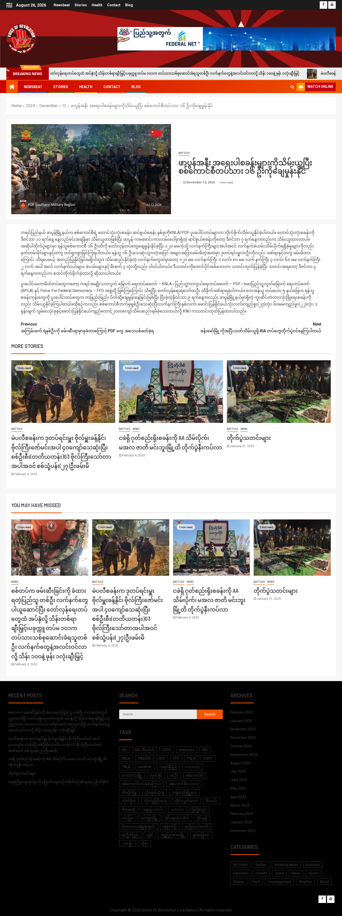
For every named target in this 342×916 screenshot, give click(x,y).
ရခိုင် (149, 835)
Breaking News (286, 865)
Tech (256, 882)
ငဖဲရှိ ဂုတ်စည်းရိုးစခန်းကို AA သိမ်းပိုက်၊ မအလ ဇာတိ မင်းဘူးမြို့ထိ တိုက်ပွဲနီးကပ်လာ (209, 600)
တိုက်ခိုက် (129, 801)
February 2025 (241, 712)
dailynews (187, 750)
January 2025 (241, 721)
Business (313, 865)
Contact (113, 5)
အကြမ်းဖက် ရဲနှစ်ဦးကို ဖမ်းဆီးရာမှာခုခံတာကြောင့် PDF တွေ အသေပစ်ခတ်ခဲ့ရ (87, 327)
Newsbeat (62, 5)
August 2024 (240, 763)
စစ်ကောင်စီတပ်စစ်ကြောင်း (141, 784)
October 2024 (241, 746)
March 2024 (239, 805)
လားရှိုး (127, 843)
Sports (313, 873)
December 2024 (243, 729)
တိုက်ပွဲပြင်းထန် (155, 801)
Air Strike (240, 865)
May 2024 (238, 788)
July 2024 (238, 771)
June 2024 (238, 780)
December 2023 (243, 831)
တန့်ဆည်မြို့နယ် (184, 792)
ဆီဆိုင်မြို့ (129, 792)
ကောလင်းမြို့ (132, 775)
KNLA (126, 758)
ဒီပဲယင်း (212, 801)
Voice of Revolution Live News (169, 910)
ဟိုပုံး (144, 843)
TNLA (126, 767)
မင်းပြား (127, 818)
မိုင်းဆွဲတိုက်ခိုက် (177, 818)
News (136, 429)
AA (124, 750)
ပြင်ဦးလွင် (199, 809)
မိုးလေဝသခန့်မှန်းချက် (138, 826)
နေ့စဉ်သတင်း (153, 809)
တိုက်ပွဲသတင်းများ (249, 437)
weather (145, 767)
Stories (81, 5)
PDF (176, 758)
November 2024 (243, 738)
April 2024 (238, 797)
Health (97, 5)
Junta (279, 873)
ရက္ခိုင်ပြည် (130, 835)
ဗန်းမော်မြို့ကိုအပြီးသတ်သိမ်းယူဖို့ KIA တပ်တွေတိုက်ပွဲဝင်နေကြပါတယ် (261, 327)
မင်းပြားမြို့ (149, 818)
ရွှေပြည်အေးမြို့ (173, 835)
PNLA (191, 758)
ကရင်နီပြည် (168, 767)
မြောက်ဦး (170, 826)
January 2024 (241, 822)
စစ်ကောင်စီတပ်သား (184, 784)
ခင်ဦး (174, 775)
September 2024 (243, 755)
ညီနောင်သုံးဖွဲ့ (154, 792)
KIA (205, 750)
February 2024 (241, 814)
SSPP (208, 758)
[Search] (292, 87)
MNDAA (144, 758)
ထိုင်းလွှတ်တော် (186, 801)
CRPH (166, 750)
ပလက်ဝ (177, 809)
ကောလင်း (192, 767)
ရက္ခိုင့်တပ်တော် (197, 826)
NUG (161, 758)
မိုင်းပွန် (202, 818)
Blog (129, 5)
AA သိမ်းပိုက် (144, 750)
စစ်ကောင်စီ (194, 775)
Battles (184, 153)
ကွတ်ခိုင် (156, 775)
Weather (305, 882)
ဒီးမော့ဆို (128, 809)
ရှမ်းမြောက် (201, 835)
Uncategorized (279, 882)
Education (241, 873)
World (324, 882)
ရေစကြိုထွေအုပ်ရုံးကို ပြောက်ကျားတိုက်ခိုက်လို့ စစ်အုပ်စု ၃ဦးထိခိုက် (58, 782)
